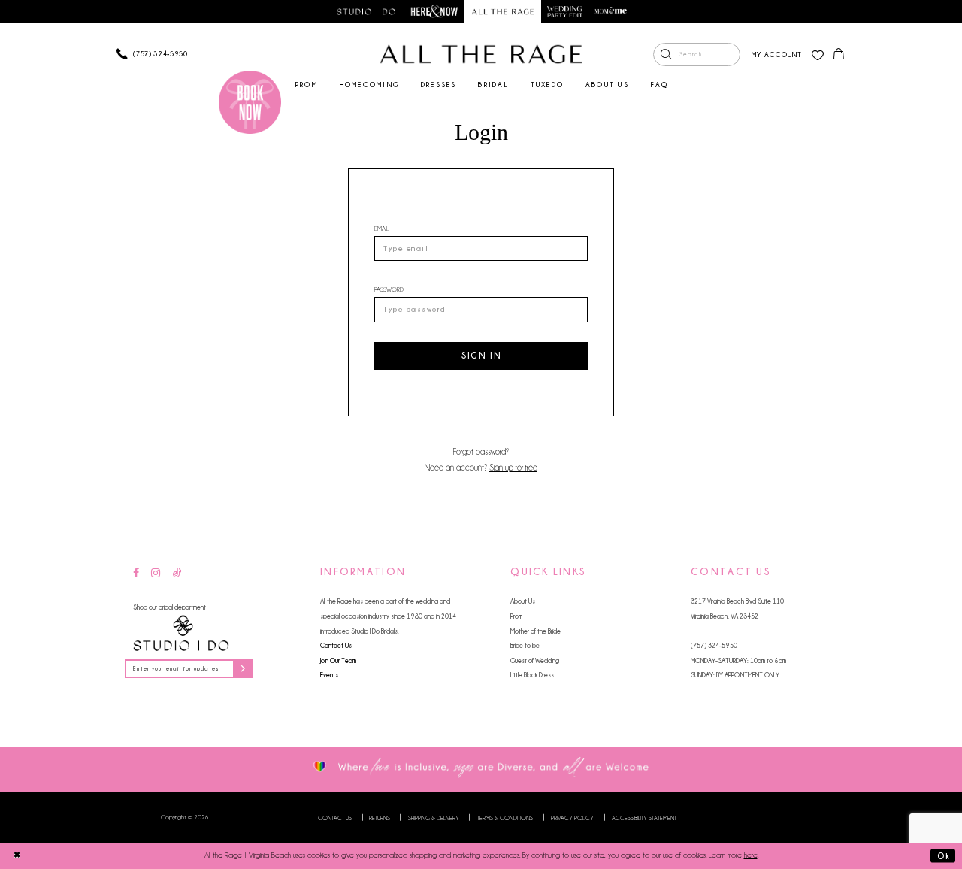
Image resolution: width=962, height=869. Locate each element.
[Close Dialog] (17, 855)
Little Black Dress (532, 674)
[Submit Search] (666, 55)
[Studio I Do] (181, 633)
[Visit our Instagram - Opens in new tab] (155, 574)
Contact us (335, 818)
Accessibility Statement (644, 818)
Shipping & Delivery (433, 818)
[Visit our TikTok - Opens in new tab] (177, 574)
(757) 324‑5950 (714, 645)
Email (381, 228)
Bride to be (525, 645)
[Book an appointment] (250, 102)
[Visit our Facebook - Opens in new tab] (136, 574)
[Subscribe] (243, 668)
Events (329, 674)
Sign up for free (513, 467)
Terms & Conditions (505, 818)
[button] (776, 54)
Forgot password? (481, 451)
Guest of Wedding (534, 660)
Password (389, 289)
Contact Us (336, 645)
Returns (379, 818)
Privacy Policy (572, 818)
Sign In (481, 355)
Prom (516, 616)
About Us (522, 601)
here (751, 855)
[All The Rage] (481, 54)
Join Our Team (338, 660)
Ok (943, 855)
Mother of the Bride (535, 631)
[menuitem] (696, 55)
